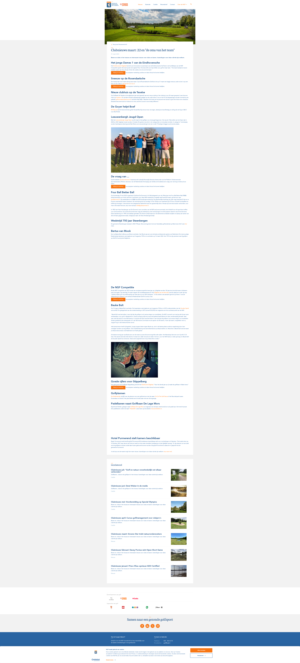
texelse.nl (119, 97)
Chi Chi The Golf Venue (161, 396)
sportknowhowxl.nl (125, 179)
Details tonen (109, 660)
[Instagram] (157, 626)
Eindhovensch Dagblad (119, 66)
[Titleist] (158, 608)
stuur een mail (168, 451)
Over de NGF (181, 4)
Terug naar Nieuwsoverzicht (120, 44)
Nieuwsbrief (163, 4)
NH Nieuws (114, 110)
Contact (172, 4)
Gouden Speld (185, 308)
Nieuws (140, 4)
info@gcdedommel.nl (142, 205)
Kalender (147, 4)
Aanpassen (200, 655)
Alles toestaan (201, 650)
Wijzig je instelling (118, 72)
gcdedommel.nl (115, 199)
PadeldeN (132, 408)
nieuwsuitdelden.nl (156, 408)
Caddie (155, 4)
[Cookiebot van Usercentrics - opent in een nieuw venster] (96, 660)
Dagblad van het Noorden (161, 292)
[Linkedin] (147, 626)
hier (186, 224)
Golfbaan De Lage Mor (137, 406)
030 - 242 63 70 (168, 641)
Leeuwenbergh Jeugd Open (124, 120)
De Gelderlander (115, 396)
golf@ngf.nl (167, 643)
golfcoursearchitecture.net (123, 99)
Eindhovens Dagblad (147, 384)
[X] (152, 626)
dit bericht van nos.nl (129, 83)
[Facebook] (142, 626)
